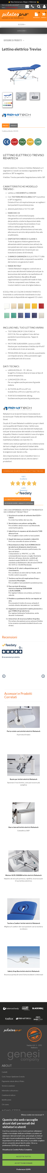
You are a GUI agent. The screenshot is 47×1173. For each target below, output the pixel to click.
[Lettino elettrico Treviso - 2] (21, 96)
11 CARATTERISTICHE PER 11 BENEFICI (17, 499)
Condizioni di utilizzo (8, 1095)
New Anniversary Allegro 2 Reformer (24, 2)
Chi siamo (5, 1104)
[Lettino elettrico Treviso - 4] (7, 104)
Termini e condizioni (8, 1086)
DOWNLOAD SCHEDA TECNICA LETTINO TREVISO (23, 471)
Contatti (4, 1072)
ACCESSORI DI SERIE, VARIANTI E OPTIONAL (19, 503)
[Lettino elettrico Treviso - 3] (34, 96)
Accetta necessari (23, 1163)
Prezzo (5, 125)
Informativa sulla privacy (10, 1091)
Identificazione (6, 1100)
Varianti (13, 125)
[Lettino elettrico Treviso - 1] (7, 96)
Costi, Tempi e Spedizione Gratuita (13, 1077)
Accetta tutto (23, 1156)
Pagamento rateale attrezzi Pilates (13, 1081)
